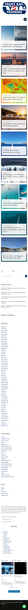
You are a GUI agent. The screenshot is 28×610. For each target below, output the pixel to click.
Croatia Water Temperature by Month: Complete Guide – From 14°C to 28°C (14, 229)
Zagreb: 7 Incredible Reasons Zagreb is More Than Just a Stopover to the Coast (14, 71)
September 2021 (4, 368)
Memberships (7, 542)
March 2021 (3, 377)
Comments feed (4, 493)
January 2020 (4, 398)
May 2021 (3, 375)
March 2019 (3, 411)
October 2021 (4, 366)
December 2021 (4, 363)
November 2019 (4, 402)
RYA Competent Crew (6, 460)
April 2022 (3, 355)
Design (2, 442)
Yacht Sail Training (5, 474)
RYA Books (6, 545)
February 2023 (4, 343)
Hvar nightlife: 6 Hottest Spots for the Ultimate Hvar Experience (14, 125)
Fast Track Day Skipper (6, 449)
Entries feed (3, 491)
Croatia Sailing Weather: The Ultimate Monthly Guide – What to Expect (14, 98)
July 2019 (3, 404)
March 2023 (3, 341)
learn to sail (3, 451)
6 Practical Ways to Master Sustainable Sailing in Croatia (11, 151)
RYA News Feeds (8, 541)
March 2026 (3, 328)
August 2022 (4, 348)
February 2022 (4, 359)
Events (5, 534)
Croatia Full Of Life (5, 439)
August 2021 (4, 370)
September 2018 (4, 420)
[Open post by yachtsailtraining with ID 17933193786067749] (7, 568)
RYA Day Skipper (5, 462)
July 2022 (3, 350)
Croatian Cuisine (4, 440)
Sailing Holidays (4, 467)
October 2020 (4, 386)
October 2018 (4, 418)
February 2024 (4, 339)
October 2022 (4, 345)
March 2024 (3, 337)
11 (9, 271)
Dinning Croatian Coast (6, 446)
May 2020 (3, 393)
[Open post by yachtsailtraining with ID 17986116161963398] (20, 568)
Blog (5, 536)
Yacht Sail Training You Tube (7, 476)
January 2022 (4, 361)
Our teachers (7, 538)
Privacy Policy (7, 551)
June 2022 (3, 352)
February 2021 (4, 379)
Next (13, 271)
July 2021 (3, 371)
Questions (3, 458)
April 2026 (3, 327)
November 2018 (4, 416)
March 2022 (3, 357)
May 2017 (3, 422)
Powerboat (3, 455)
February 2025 (4, 334)
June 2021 (3, 373)
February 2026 (4, 330)
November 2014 (4, 425)
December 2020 (4, 382)
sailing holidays (4, 469)
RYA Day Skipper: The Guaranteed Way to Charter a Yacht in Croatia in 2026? (13, 177)
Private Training (4, 457)
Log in (2, 490)
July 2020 (3, 389)
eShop (5, 544)
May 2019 (3, 407)
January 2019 (4, 415)
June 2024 (3, 336)
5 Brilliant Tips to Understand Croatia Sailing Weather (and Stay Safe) (14, 45)
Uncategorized (4, 471)
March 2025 (3, 332)
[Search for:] (12, 276)
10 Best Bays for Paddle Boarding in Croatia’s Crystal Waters (13, 204)
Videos (2, 473)
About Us (6, 531)
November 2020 (4, 384)
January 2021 (4, 380)
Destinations (4, 444)
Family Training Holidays (6, 448)
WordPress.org (4, 495)
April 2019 (3, 409)
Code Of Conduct (7, 553)
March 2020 (3, 395)
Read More (5, 74)
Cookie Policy (7, 548)
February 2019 (4, 413)
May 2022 (3, 353)
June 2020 (3, 391)
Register (3, 488)
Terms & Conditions (8, 550)
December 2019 (4, 400)
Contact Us (6, 539)
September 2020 (4, 388)
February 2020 (4, 397)
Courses (3, 437)
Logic (2, 453)
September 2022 (4, 346)
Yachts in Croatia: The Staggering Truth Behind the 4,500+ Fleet (13, 257)
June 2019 (3, 406)
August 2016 (4, 424)
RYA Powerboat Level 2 (6, 464)
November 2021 (4, 364)
